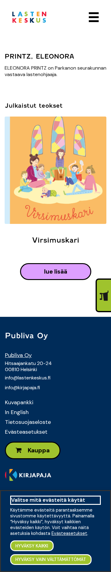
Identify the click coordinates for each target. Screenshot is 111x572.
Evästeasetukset (26, 432)
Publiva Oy (18, 355)
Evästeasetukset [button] (69, 533)
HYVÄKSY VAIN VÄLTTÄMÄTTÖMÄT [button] (50, 559)
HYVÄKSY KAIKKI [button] (31, 546)
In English (17, 412)
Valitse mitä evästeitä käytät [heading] (48, 500)
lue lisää (55, 271)
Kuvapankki (19, 402)
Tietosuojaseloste (28, 422)
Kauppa (38, 450)
